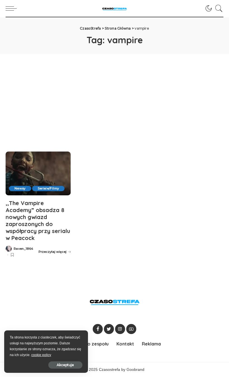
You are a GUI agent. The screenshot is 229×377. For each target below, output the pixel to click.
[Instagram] (120, 329)
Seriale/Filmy (48, 188)
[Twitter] (109, 329)
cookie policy (41, 355)
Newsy (20, 188)
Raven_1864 (23, 248)
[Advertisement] (114, 96)
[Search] (217, 8)
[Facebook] (98, 329)
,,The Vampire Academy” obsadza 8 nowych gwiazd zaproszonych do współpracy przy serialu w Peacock (38, 220)
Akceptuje (65, 365)
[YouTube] (131, 329)
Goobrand (135, 370)
